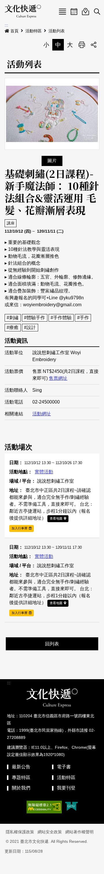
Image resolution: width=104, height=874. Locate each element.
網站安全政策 (50, 832)
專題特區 (21, 777)
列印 (82, 45)
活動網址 (41, 413)
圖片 (52, 160)
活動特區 (33, 31)
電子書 (64, 766)
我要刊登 (66, 787)
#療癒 (12, 327)
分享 (93, 45)
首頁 (14, 31)
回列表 (52, 643)
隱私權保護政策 (20, 832)
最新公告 (21, 766)
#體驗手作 (34, 317)
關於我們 (21, 787)
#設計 (30, 327)
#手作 (83, 317)
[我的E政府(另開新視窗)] (71, 806)
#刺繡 (12, 317)
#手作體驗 (61, 317)
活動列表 (57, 31)
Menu (62, 11)
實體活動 (44, 471)
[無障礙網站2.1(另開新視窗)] (44, 807)
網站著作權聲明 (79, 832)
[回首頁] (23, 11)
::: (6, 25)
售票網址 (58, 378)
